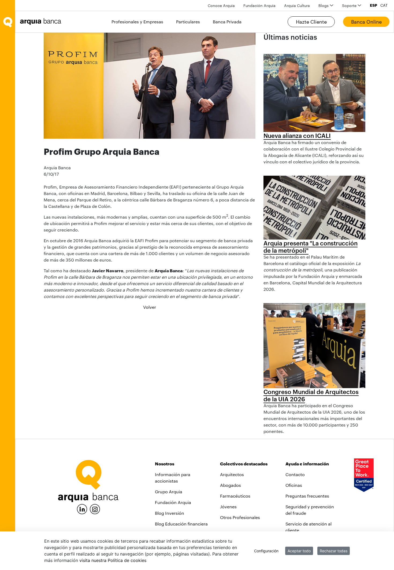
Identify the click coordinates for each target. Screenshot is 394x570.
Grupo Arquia (168, 491)
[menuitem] (221, 5)
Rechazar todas (333, 551)
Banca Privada (227, 21)
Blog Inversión (169, 513)
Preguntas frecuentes (307, 495)
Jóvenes (228, 506)
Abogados (230, 485)
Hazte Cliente (311, 22)
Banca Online (366, 22)
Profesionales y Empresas (137, 21)
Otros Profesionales (240, 517)
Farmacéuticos (235, 495)
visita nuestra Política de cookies (112, 560)
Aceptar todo (299, 551)
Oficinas (293, 485)
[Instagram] (95, 508)
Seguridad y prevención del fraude (309, 510)
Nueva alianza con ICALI (297, 135)
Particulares (188, 21)
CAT (384, 5)
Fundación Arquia (173, 502)
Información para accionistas (172, 477)
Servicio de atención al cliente (308, 527)
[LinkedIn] (82, 508)
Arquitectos (232, 474)
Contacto (295, 474)
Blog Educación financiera (181, 523)
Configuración (266, 551)
